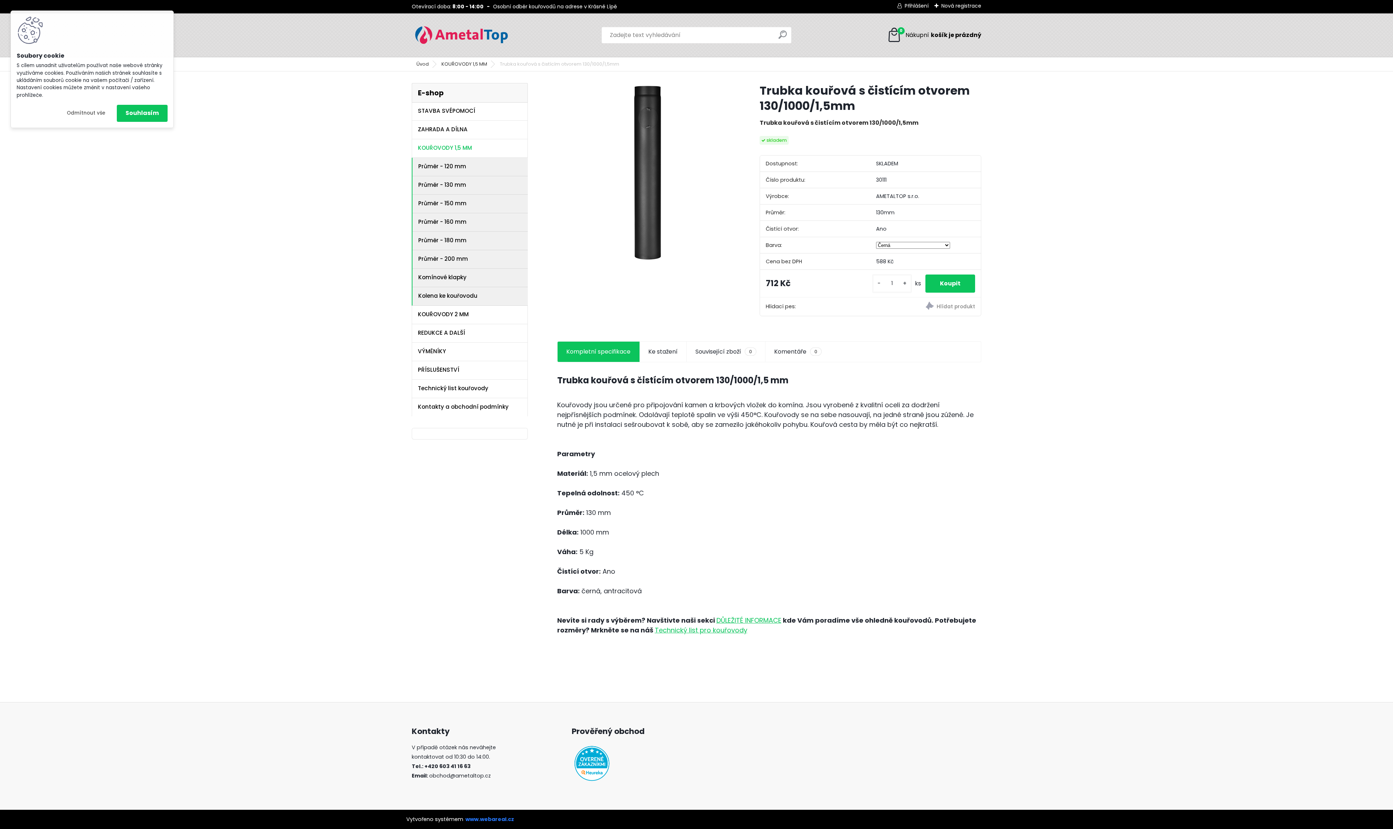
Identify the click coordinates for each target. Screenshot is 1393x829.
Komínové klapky (442, 277)
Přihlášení (917, 5)
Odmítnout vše (86, 113)
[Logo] (461, 35)
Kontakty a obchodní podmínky (463, 407)
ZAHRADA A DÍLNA (443, 129)
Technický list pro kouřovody (701, 630)
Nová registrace (961, 5)
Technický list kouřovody (453, 388)
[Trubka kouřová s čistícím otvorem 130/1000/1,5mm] (646, 172)
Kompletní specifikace (598, 351)
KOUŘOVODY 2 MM (443, 314)
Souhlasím (142, 113)
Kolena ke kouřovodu (447, 296)
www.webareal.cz (489, 819)
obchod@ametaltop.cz (460, 775)
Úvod (422, 64)
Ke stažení (663, 351)
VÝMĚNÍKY (432, 351)
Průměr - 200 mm (443, 259)
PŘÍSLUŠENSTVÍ (438, 370)
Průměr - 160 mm (442, 222)
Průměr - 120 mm (442, 166)
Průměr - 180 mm (442, 240)
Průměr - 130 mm (442, 185)
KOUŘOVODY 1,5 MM (464, 64)
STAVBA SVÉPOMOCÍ (446, 111)
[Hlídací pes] (925, 307)
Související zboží (723, 351)
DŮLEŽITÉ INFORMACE (748, 620)
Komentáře (795, 351)
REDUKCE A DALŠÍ (441, 333)
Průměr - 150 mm (442, 203)
